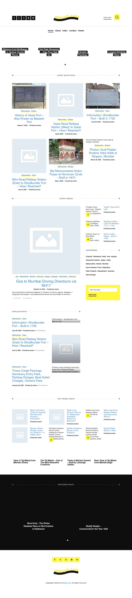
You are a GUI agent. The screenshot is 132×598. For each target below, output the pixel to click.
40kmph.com (66, 583)
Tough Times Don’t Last (112, 208)
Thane (107, 111)
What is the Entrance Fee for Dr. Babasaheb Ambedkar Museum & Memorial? (74, 415)
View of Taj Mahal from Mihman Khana (24, 461)
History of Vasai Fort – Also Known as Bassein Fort (29, 118)
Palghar (33, 111)
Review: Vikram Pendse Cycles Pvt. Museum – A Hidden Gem (37, 431)
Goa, (17, 276)
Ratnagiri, (54, 276)
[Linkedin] (33, 18)
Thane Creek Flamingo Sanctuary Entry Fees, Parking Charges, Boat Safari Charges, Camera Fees (31, 375)
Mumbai (70, 166)
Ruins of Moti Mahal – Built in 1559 (110, 236)
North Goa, (40, 276)
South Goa (72, 276)
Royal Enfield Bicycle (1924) (110, 429)
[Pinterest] (28, 18)
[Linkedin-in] (77, 559)
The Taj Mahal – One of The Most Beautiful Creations (51, 462)
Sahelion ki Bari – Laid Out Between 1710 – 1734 (111, 223)
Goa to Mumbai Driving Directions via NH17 (46, 283)
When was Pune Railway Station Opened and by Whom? (111, 413)
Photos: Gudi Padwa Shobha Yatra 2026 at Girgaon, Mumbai (103, 153)
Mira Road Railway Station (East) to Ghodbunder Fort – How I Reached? (29, 183)
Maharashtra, (25, 111)
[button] (59, 64)
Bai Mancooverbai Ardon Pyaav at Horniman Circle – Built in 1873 (66, 174)
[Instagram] (24, 18)
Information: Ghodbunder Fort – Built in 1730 (103, 116)
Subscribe (107, 17)
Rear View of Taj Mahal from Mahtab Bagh (105, 461)
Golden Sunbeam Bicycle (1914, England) (74, 430)
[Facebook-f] (14, 18)
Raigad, (47, 276)
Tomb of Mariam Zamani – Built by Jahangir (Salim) (79, 462)
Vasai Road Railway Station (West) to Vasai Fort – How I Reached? (66, 127)
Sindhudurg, (63, 276)
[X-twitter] (19, 18)
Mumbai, (33, 276)
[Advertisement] (66, 4)
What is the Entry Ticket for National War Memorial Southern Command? (38, 414)
